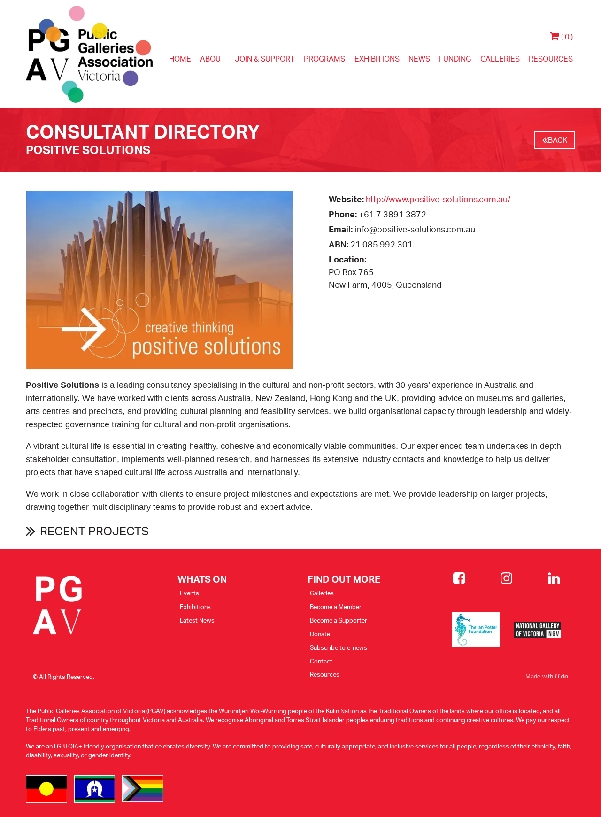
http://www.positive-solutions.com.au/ (438, 199)
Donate (320, 634)
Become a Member (336, 606)
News (419, 58)
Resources (551, 58)
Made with (546, 676)
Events (189, 593)
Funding (455, 58)
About (212, 58)
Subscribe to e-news (338, 647)
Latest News (197, 620)
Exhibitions (377, 58)
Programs (324, 58)
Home (180, 58)
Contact (321, 661)
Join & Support (265, 58)
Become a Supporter (338, 620)
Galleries (500, 58)
